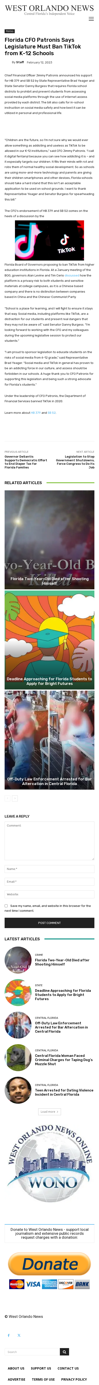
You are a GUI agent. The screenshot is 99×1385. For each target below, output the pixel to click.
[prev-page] (7, 798)
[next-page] (15, 798)
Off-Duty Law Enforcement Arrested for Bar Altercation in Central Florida (49, 781)
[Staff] (8, 62)
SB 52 (52, 412)
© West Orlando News (24, 1316)
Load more (48, 1112)
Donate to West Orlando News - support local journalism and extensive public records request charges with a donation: (50, 1233)
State (39, 985)
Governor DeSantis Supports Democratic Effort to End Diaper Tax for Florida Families (26, 462)
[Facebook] (9, 1335)
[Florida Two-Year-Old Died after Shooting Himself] (49, 539)
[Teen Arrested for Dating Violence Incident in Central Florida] (18, 1090)
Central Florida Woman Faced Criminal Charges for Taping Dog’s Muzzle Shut (64, 1060)
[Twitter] (19, 1335)
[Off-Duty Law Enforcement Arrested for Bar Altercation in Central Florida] (49, 740)
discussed (72, 275)
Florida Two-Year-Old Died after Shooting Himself (50, 581)
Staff (20, 62)
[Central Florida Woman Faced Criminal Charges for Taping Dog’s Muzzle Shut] (18, 1057)
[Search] (64, 1351)
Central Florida (46, 1018)
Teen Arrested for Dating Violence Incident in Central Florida (64, 1092)
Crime (39, 955)
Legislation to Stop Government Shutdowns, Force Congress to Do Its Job (75, 462)
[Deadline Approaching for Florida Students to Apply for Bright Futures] (49, 640)
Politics (9, 31)
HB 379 (36, 412)
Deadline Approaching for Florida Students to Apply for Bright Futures (49, 681)
